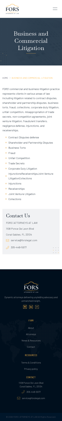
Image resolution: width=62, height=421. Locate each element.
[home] (11, 9)
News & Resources (31, 340)
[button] (55, 9)
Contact (31, 346)
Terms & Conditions (31, 362)
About (31, 327)
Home (5, 78)
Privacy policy (31, 368)
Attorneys (31, 334)
